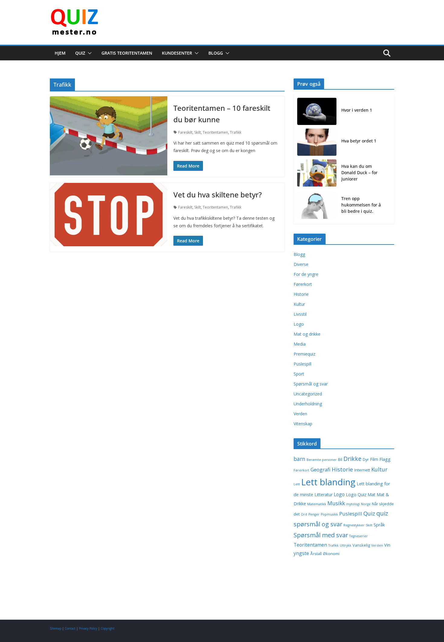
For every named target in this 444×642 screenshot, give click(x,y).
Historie (301, 294)
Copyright (107, 628)
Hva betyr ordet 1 (358, 141)
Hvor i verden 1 (356, 110)
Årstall (316, 553)
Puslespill (302, 364)
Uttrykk (345, 545)
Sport (299, 374)
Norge (366, 504)
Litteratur (323, 494)
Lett (297, 484)
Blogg (215, 53)
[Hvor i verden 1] (316, 111)
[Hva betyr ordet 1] (316, 142)
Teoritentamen (215, 132)
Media (300, 344)
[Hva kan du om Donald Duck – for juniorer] (316, 173)
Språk (379, 525)
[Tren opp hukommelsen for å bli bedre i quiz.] (316, 206)
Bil (340, 459)
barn (299, 458)
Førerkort (303, 284)
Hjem (60, 53)
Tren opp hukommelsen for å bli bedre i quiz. (361, 205)
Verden (300, 414)
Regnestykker (354, 525)
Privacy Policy (88, 628)
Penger (314, 514)
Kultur (299, 304)
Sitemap (55, 628)
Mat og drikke (307, 334)
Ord (304, 514)
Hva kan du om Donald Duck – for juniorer (359, 172)
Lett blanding (328, 482)
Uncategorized (308, 394)
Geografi (320, 469)
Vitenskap (303, 423)
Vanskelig (361, 545)
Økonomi (331, 553)
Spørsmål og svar (311, 384)
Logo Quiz (356, 494)
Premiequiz (304, 354)
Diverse (301, 264)
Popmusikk (329, 514)
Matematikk (316, 504)
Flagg (385, 459)
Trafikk (235, 132)
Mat (371, 494)
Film (374, 459)
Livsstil (300, 314)
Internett (362, 470)
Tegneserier (358, 536)
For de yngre (306, 274)
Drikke (352, 459)
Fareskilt (185, 132)
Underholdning (308, 404)
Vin (387, 545)
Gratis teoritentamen (126, 53)
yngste (301, 553)
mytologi (353, 504)
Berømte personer (322, 460)
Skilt (197, 132)
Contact (70, 628)
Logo (299, 324)
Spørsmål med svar (321, 535)
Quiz (80, 53)
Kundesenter (177, 53)
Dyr (366, 459)
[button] (88, 53)
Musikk (336, 503)
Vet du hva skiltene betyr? (217, 195)
